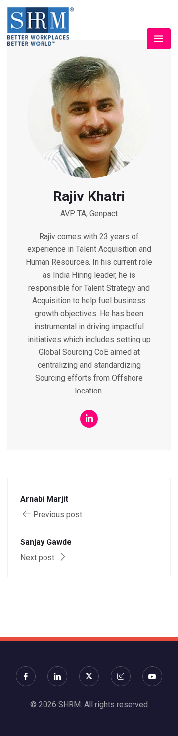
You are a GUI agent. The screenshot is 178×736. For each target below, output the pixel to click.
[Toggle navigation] (159, 38)
